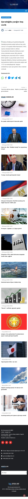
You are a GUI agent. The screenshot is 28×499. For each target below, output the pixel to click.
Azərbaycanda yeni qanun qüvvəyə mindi (13, 415)
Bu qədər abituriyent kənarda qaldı (12, 121)
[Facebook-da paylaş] (6, 77)
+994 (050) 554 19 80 (8, 453)
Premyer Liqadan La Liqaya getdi (11, 228)
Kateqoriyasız (6, 17)
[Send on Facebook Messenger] (9, 77)
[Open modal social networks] (19, 77)
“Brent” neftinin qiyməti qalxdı (10, 308)
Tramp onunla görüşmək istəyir (10, 175)
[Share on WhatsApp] (2, 77)
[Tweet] (12, 77)
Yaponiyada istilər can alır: (9, 362)
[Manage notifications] (24, 495)
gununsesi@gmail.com (8, 456)
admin (9, 30)
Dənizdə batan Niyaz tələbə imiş (11, 282)
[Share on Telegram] (16, 77)
